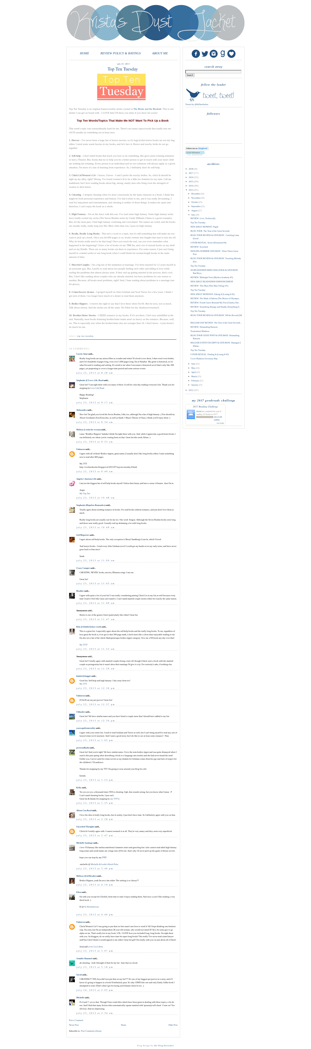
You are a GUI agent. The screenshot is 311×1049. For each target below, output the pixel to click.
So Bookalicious (91, 907)
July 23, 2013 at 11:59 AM (95, 668)
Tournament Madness (199, 331)
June (193, 364)
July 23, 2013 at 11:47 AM (95, 619)
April (193, 372)
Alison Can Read (84, 810)
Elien (78, 892)
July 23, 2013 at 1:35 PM (94, 803)
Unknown (80, 449)
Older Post (173, 1025)
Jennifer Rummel (84, 958)
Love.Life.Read (97, 388)
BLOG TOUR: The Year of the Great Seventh (210, 231)
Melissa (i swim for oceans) (88, 429)
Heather (80, 591)
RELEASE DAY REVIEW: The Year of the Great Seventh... (216, 323)
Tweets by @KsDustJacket (196, 104)
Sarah (79, 974)
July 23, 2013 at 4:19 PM (94, 884)
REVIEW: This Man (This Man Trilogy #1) (209, 286)
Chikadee (80, 712)
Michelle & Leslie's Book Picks (104, 864)
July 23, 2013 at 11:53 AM (95, 649)
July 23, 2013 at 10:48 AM (95, 497)
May (193, 368)
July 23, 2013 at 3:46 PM (94, 868)
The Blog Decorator (164, 1045)
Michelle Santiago (84, 843)
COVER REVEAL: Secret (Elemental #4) (208, 242)
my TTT (113, 799)
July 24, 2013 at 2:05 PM (94, 990)
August (194, 210)
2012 (191, 390)
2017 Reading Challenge (205, 406)
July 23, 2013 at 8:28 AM (94, 373)
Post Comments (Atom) (91, 1031)
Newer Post (74, 1025)
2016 (191, 177)
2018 (191, 169)
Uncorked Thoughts (85, 826)
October (195, 202)
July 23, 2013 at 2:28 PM (94, 819)
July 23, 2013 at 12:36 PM (95, 688)
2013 (191, 190)
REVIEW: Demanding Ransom (204, 327)
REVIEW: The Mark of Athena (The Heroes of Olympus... (215, 298)
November (196, 198)
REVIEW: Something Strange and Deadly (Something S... (215, 307)
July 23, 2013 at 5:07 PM (94, 951)
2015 (191, 181)
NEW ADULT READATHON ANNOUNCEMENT (211, 281)
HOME (84, 53)
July (193, 215)
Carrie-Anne (82, 354)
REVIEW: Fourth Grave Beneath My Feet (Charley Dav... (215, 302)
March (194, 376)
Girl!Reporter (82, 535)
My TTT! (84, 645)
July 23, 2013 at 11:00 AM (95, 560)
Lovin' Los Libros (95, 946)
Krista (198, 411)
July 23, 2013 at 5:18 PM (94, 967)
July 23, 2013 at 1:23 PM (94, 780)
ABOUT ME (160, 53)
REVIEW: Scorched (199, 247)
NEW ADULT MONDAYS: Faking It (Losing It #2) (212, 294)
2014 (191, 186)
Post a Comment (76, 1020)
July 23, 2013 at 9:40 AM (94, 471)
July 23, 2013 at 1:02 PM (94, 740)
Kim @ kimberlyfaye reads (88, 627)
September (196, 206)
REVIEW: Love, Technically (203, 218)
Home (123, 1025)
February (195, 380)
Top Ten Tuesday (85, 336)
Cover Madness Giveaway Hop (204, 358)
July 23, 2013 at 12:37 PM (95, 704)
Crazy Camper (83, 568)
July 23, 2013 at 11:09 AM (95, 603)
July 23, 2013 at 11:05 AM (95, 583)
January (195, 385)
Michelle (80, 997)
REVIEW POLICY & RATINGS (120, 53)
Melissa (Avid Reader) (86, 876)
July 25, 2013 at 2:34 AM (94, 1013)
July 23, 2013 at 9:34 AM (94, 422)
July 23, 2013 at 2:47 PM (94, 835)
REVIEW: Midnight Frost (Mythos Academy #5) (211, 277)
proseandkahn (82, 747)
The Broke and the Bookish (147, 109)
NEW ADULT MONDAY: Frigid (204, 227)
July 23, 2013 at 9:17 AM (94, 402)
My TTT (83, 684)
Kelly (79, 787)
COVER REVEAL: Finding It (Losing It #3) (209, 354)
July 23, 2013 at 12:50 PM (95, 720)
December (196, 193)
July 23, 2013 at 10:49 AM (95, 527)
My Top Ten (85, 493)
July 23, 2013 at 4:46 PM (94, 914)
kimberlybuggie (83, 676)
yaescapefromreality (85, 728)
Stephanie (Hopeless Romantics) (90, 505)
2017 (191, 173)
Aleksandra (81, 410)
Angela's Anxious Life (86, 479)
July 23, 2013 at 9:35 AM (94, 442)
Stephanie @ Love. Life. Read (90, 380)
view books (220, 423)
